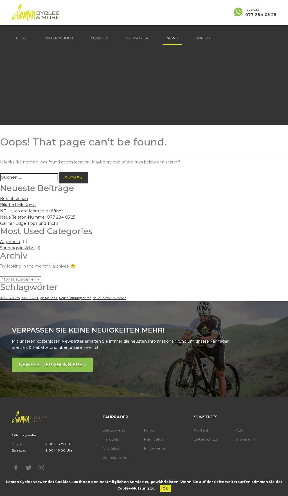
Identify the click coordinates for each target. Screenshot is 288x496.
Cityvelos (111, 448)
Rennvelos (153, 439)
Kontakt (204, 38)
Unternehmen (59, 38)
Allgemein (10, 241)
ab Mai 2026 (49, 298)
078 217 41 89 (30, 298)
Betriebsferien (14, 198)
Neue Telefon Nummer (109, 298)
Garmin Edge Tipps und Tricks (29, 223)
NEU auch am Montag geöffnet (31, 211)
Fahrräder (137, 38)
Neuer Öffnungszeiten (75, 298)
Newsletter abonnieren (52, 364)
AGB (239, 430)
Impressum (245, 439)
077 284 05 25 (10, 298)
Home (21, 38)
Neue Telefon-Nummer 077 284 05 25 (37, 217)
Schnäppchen (116, 457)
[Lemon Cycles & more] (35, 12)
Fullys (149, 430)
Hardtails (111, 439)
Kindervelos (155, 448)
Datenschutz (205, 439)
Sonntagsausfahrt (17, 247)
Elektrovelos (114, 430)
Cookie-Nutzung (133, 488)
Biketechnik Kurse (18, 204)
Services (99, 38)
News (172, 38)
